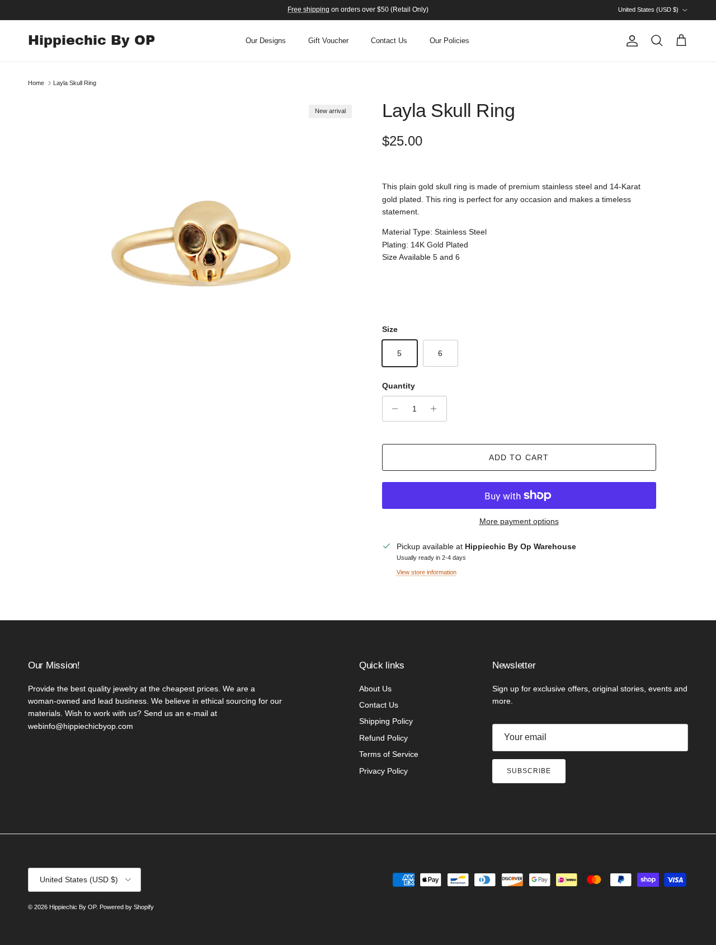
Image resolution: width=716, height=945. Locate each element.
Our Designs (266, 40)
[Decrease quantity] (392, 408)
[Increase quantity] (436, 408)
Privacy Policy (383, 770)
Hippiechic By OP (72, 907)
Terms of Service (388, 754)
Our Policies (449, 40)
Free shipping (308, 9)
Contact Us (389, 40)
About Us (375, 688)
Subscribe (529, 771)
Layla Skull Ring (74, 82)
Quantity (398, 385)
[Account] (630, 41)
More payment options (519, 521)
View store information (426, 572)
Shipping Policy (386, 721)
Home (36, 82)
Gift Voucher (328, 40)
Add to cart (519, 457)
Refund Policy (383, 737)
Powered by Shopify (127, 907)
